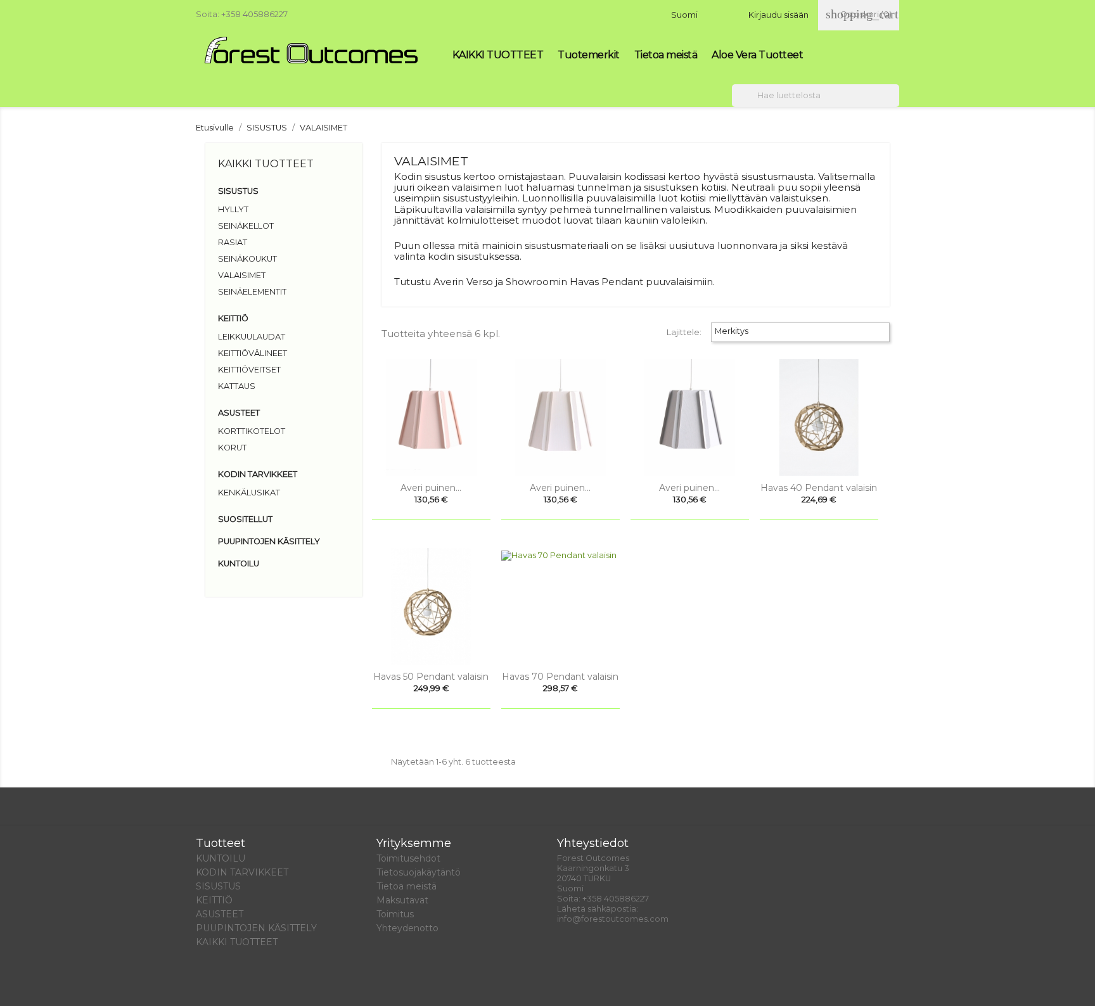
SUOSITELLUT (245, 519)
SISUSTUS (238, 191)
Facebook (209, 982)
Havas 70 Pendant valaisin (560, 676)
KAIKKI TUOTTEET (498, 55)
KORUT (232, 447)
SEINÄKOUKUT (247, 259)
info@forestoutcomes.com (613, 919)
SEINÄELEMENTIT (252, 291)
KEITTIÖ (233, 318)
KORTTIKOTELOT (251, 431)
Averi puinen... (430, 487)
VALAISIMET (242, 275)
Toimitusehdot (408, 858)
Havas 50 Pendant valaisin (431, 676)
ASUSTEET (239, 412)
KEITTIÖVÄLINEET (252, 353)
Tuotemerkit (589, 55)
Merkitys (799, 333)
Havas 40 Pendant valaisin (818, 487)
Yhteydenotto (407, 928)
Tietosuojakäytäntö (418, 872)
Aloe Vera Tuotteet (757, 55)
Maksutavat (402, 900)
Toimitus (395, 914)
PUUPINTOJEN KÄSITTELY (269, 541)
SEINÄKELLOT (246, 226)
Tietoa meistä (666, 55)
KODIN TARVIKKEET (257, 474)
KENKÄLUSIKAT (249, 492)
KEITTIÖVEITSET (249, 369)
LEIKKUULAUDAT (251, 336)
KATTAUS (236, 386)
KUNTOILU (238, 563)
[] (894, 103)
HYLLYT (233, 209)
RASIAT (232, 242)
